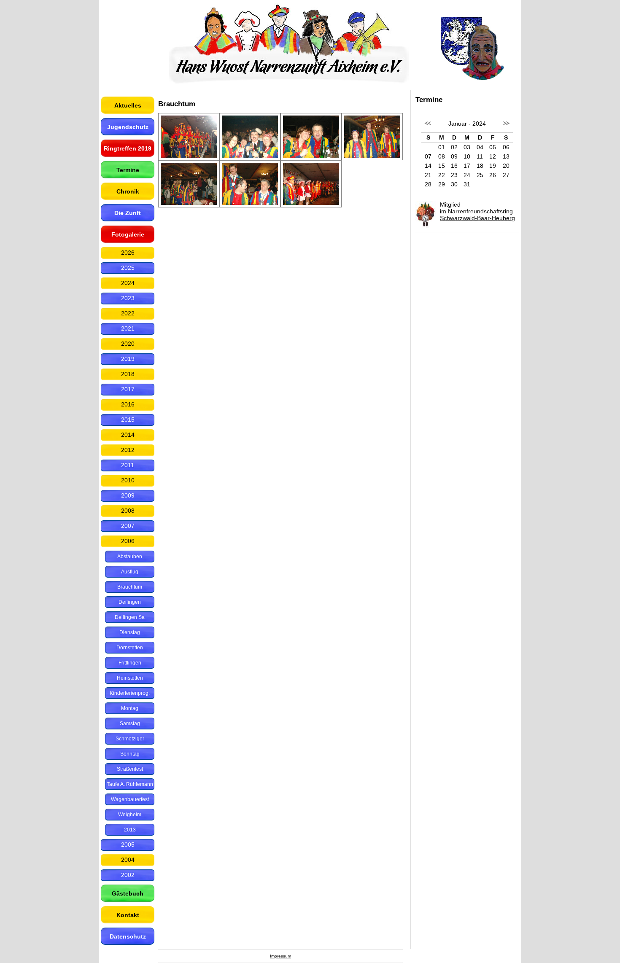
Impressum (280, 956)
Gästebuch (127, 893)
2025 (128, 267)
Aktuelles (127, 105)
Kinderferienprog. (130, 693)
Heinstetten (130, 678)
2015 (128, 419)
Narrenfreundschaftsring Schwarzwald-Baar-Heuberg (477, 214)
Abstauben (129, 556)
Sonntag (130, 753)
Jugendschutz (127, 127)
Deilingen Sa (130, 617)
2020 (128, 343)
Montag (129, 708)
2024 (128, 283)
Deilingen (130, 602)
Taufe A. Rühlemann (130, 784)
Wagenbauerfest (130, 799)
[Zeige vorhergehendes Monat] (428, 127)
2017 (128, 389)
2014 (128, 434)
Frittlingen (130, 662)
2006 (128, 541)
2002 (128, 875)
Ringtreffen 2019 (127, 148)
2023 (128, 298)
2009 (128, 495)
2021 (128, 328)
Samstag (130, 723)
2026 (128, 252)
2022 (128, 313)
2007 (128, 525)
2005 (128, 844)
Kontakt (127, 915)
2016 (128, 404)
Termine (127, 170)
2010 (128, 480)
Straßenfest (130, 769)
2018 (128, 374)
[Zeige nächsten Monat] (506, 127)
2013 (130, 829)
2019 (128, 358)
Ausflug (129, 571)
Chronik (127, 191)
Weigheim (129, 814)
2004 (128, 859)
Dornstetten (129, 647)
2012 (128, 450)
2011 (127, 465)
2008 (128, 510)
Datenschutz (128, 936)
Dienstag (129, 632)
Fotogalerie (127, 234)
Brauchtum (129, 586)
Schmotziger (130, 738)
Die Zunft (127, 213)
